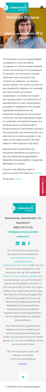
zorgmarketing (21, 261)
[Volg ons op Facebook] (29, 243)
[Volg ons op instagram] (23, 243)
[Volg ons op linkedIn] (16, 243)
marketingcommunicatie (16, 265)
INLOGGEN (43, 187)
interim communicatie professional (22, 276)
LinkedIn (37, 173)
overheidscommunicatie (22, 258)
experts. (18, 179)
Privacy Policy (23, 364)
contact (15, 340)
